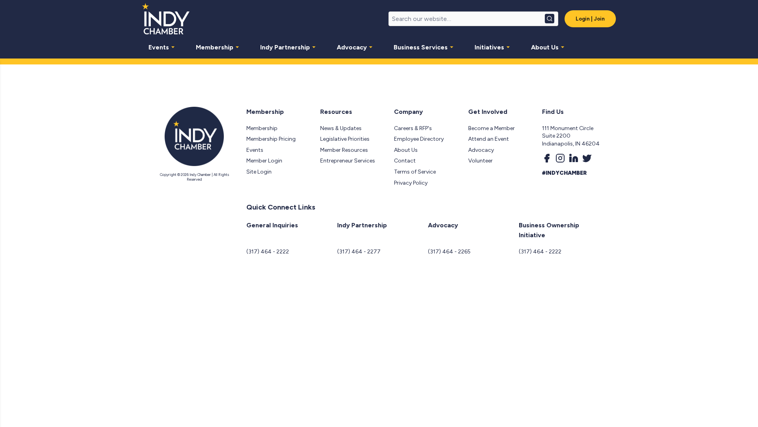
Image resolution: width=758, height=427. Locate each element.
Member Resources (344, 150)
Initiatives (489, 47)
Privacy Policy (411, 182)
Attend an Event (488, 139)
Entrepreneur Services (347, 160)
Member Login (264, 160)
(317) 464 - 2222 (267, 251)
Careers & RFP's (413, 128)
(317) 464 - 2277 (359, 251)
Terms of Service (415, 171)
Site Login (259, 171)
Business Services (421, 47)
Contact (405, 160)
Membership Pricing (271, 139)
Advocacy (352, 47)
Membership (214, 47)
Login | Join (590, 19)
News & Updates (341, 128)
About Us (545, 47)
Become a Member (491, 128)
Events (158, 47)
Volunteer (480, 160)
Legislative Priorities (345, 139)
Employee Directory (419, 139)
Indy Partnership (285, 47)
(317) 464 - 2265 (449, 251)
